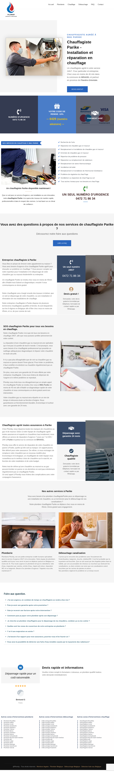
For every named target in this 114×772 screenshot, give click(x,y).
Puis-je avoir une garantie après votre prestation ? (27, 605)
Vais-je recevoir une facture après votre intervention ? (29, 610)
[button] (57, 600)
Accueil (51, 4)
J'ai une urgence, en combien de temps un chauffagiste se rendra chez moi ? (38, 600)
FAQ (92, 4)
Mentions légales (43, 770)
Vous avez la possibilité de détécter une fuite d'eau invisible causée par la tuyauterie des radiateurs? (48, 642)
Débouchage (83, 4)
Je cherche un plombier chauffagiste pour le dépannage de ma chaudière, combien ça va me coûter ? (48, 621)
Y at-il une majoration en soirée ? (20, 631)
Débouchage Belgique (72, 770)
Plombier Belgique (56, 770)
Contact (100, 4)
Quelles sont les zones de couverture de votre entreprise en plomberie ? (36, 626)
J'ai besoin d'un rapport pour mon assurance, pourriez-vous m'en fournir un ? (38, 637)
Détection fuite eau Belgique (91, 770)
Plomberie (60, 4)
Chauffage (71, 4)
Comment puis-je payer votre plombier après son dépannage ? (32, 616)
